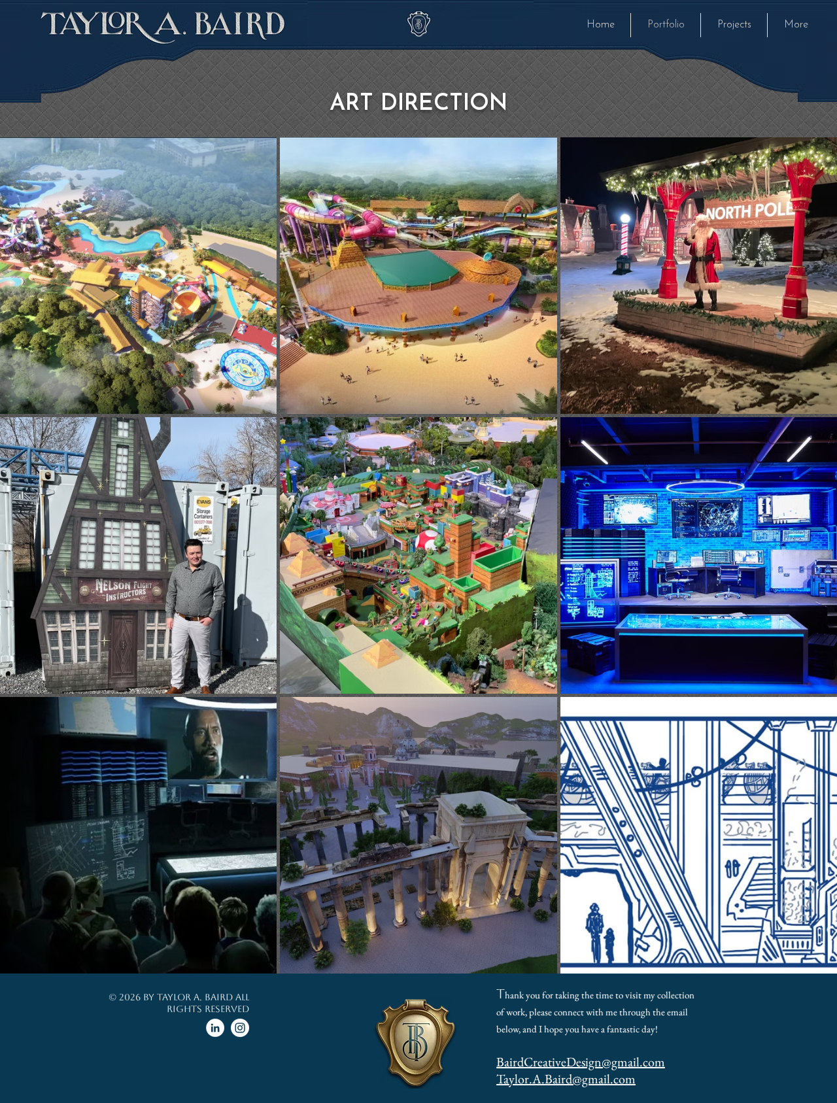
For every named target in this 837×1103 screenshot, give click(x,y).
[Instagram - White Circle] (240, 1028)
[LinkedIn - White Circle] (215, 1028)
